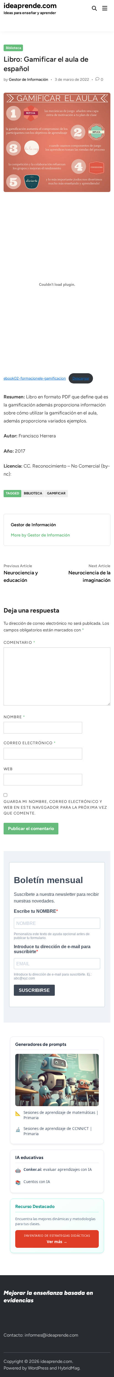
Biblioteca (13, 48)
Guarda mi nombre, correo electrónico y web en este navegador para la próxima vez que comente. (55, 807)
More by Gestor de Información (40, 535)
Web (8, 769)
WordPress (38, 1368)
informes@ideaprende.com (51, 1335)
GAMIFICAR (56, 493)
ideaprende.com (30, 5)
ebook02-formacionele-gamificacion (35, 378)
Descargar (80, 378)
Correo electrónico (30, 743)
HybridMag (68, 1368)
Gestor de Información (28, 79)
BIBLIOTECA (33, 493)
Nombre (14, 717)
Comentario (19, 642)
